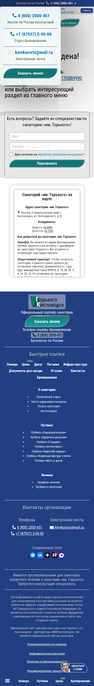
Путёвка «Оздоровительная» (48, 432)
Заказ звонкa (68, 23)
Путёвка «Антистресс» (48, 446)
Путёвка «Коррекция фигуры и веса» (48, 456)
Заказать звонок (47, 321)
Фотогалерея (49, 411)
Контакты (78, 371)
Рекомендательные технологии (47, 671)
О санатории (47, 390)
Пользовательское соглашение (47, 644)
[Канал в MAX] (61, 556)
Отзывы (57, 371)
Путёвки (47, 425)
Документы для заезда (25, 371)
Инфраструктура (75, 364)
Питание (53, 364)
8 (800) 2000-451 (61, 3)
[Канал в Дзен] (47, 556)
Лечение (47, 475)
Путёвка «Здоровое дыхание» (48, 437)
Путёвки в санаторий (49, 487)
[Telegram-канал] (33, 556)
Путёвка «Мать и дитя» (49, 460)
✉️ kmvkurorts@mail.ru (30, 52)
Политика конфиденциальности (47, 661)
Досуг (38, 364)
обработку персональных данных (60, 154)
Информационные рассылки (47, 653)
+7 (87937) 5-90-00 (34, 34)
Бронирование (47, 377)
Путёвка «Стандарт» (49, 442)
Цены (26, 364)
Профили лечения (48, 482)
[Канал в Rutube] (55, 556)
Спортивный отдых (49, 397)
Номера (12, 364)
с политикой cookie (61, 12)
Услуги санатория (49, 406)
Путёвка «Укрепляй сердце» (48, 451)
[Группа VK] (40, 556)
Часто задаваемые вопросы (48, 401)
